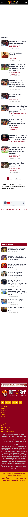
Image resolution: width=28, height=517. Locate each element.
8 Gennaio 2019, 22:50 (15, 158)
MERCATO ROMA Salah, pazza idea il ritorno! (17, 42)
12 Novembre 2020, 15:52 (16, 130)
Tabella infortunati (5, 429)
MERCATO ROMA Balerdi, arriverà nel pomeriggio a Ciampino (15, 301)
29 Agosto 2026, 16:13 (14, 296)
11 (16, 178)
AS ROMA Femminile (6, 420)
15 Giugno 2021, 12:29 (15, 101)
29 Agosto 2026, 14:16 (14, 312)
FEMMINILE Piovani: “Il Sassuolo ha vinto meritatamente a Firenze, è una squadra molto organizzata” (17, 282)
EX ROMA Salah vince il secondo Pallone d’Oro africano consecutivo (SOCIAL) (17, 150)
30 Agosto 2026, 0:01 (14, 253)
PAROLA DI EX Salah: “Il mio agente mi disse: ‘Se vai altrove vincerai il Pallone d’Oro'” (17, 67)
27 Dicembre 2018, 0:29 (15, 172)
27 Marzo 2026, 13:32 (15, 48)
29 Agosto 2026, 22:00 (14, 261)
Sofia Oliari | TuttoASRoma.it (18, 88)
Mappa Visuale (4, 424)
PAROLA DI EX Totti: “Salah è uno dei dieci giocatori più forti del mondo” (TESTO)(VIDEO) (17, 83)
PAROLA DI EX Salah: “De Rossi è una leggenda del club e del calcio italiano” (17, 137)
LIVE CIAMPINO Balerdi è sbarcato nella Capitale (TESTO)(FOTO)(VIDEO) (15, 273)
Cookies (3, 416)
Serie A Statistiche (5, 425)
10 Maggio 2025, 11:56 (15, 75)
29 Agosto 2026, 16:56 (14, 286)
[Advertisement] (14, 20)
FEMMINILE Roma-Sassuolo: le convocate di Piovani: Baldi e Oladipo (17, 265)
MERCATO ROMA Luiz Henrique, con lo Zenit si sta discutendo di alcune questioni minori (17, 292)
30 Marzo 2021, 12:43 (15, 115)
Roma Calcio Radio (6, 422)
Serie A (3, 418)
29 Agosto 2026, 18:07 (14, 269)
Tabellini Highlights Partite (7, 431)
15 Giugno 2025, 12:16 (15, 60)
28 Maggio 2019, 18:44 (15, 142)
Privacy (3, 414)
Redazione (3, 408)
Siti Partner (4, 406)
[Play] (5, 203)
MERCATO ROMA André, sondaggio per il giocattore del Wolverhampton (17, 257)
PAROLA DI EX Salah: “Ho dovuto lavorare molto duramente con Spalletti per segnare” (18, 109)
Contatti (3, 412)
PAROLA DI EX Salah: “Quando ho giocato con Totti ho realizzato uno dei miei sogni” (17, 122)
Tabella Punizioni (5, 427)
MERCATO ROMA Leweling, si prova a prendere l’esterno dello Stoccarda (17, 249)
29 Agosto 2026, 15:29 (14, 304)
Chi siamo (3, 410)
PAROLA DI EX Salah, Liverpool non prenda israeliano (16, 165)
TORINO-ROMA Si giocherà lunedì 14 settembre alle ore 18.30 (16, 309)
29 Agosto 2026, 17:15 (14, 277)
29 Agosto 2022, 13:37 (15, 89)
